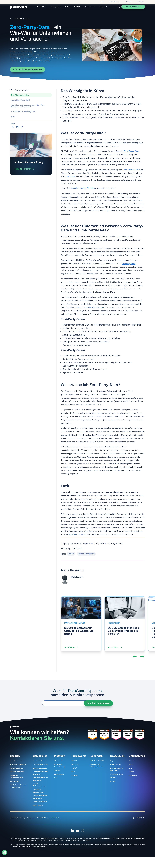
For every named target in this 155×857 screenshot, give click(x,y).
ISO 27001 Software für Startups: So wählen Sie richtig (78, 630)
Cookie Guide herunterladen (27, 69)
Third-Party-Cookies (131, 170)
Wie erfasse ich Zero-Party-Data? (23, 112)
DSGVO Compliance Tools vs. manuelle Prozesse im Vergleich (124, 630)
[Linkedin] (72, 830)
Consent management (86, 554)
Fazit (13, 117)
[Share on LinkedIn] (13, 127)
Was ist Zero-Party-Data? (20, 100)
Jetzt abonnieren (22, 169)
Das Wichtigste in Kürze (20, 95)
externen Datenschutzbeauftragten (89, 307)
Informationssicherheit (74, 623)
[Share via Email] (17, 127)
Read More (69, 647)
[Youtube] (77, 830)
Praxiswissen (114, 623)
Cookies (71, 554)
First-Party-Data (131, 151)
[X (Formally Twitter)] (82, 830)
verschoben (70, 176)
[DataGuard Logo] (18, 6)
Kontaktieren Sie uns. (37, 738)
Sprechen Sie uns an (77, 534)
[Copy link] (22, 127)
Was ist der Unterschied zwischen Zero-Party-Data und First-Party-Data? (28, 106)
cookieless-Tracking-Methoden (83, 188)
